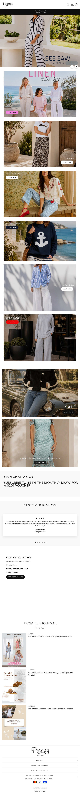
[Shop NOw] (40, 241)
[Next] (76, 66)
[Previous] (72, 66)
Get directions (15, 577)
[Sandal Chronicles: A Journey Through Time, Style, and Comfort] (14, 686)
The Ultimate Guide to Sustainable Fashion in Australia (50, 708)
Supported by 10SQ (40, 791)
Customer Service (39, 765)
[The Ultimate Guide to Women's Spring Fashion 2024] (14, 650)
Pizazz (39, 760)
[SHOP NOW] (40, 94)
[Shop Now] (40, 144)
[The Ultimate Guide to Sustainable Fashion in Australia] (14, 722)
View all (40, 628)
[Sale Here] (40, 337)
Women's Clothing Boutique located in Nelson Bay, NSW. (39, 776)
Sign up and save (39, 770)
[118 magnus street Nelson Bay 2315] (40, 584)
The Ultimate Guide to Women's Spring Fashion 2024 (50, 636)
